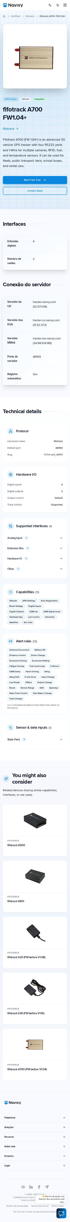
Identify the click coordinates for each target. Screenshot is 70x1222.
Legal (7, 1165)
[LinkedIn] (31, 1187)
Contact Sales (35, 190)
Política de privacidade (17, 1206)
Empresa (8, 1155)
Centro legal (58, 1206)
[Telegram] (47, 1187)
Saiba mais (9, 1146)
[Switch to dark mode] (58, 5)
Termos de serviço (40, 1206)
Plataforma (9, 1117)
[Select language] (50, 5)
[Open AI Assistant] (61, 1213)
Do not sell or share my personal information (35, 1211)
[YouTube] (23, 1187)
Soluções (8, 1127)
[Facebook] (39, 1187)
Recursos (9, 1136)
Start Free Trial (32, 179)
